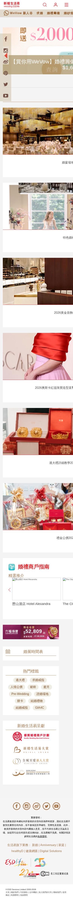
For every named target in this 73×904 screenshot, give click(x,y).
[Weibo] (5, 61)
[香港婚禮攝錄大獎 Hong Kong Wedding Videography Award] (31, 773)
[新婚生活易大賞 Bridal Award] (31, 750)
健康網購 (32, 851)
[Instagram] (5, 50)
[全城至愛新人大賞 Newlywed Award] (31, 761)
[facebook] (5, 39)
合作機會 (33, 892)
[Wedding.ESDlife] (11, 5)
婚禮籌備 (53, 13)
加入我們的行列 (45, 892)
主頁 (7, 892)
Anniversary (48, 845)
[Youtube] (5, 95)
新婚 (35, 845)
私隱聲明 (15, 895)
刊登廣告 (24, 892)
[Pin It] (5, 73)
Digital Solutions (51, 851)
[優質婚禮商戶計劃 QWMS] (31, 736)
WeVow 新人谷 (21, 13)
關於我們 (15, 892)
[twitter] (5, 84)
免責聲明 (42, 836)
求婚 (39, 13)
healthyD (17, 851)
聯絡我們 (57, 892)
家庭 (61, 845)
